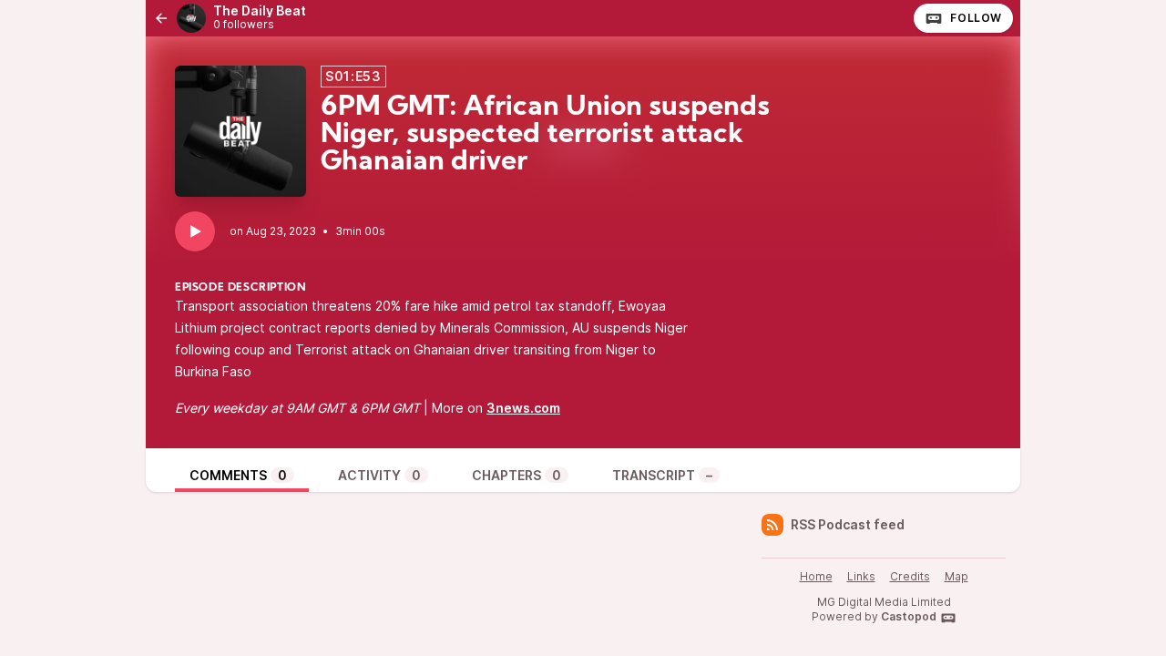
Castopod (908, 616)
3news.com (523, 407)
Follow (976, 18)
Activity (379, 475)
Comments (238, 475)
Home (816, 576)
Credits (910, 576)
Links (861, 576)
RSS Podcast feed (848, 524)
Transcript (662, 475)
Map (956, 576)
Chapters (516, 475)
